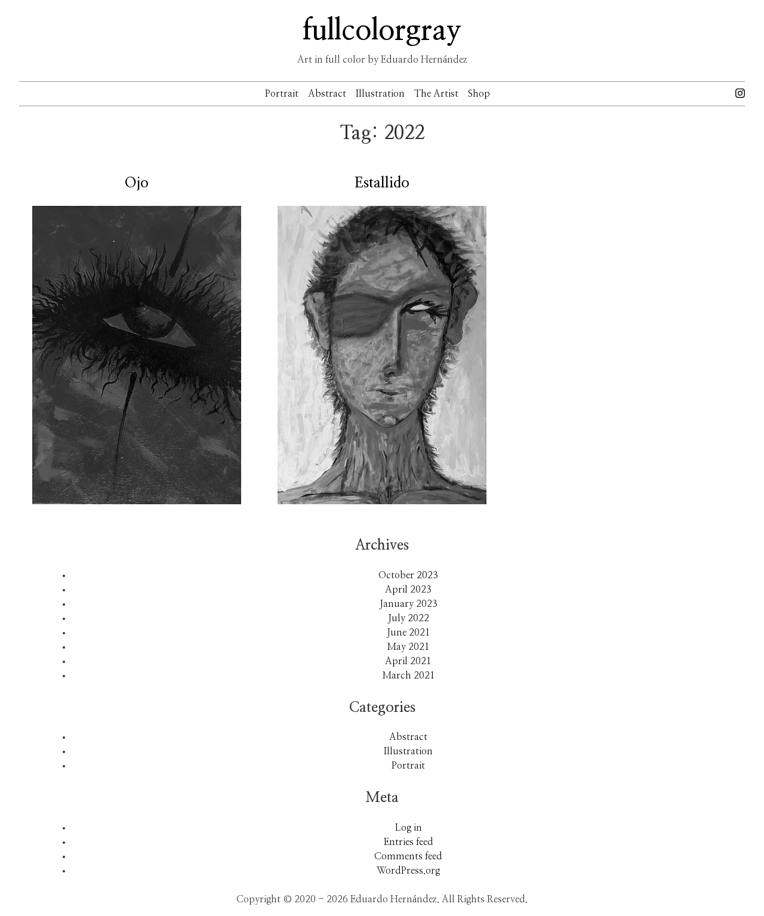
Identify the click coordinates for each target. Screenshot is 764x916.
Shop (479, 93)
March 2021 (408, 675)
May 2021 (408, 647)
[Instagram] (740, 92)
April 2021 (408, 661)
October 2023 (408, 575)
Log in (408, 827)
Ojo (137, 183)
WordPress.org (408, 870)
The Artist (436, 93)
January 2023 (409, 604)
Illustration (380, 93)
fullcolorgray (382, 31)
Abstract (327, 93)
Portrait (281, 93)
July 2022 (408, 618)
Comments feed (408, 856)
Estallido (382, 183)
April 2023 (408, 589)
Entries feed (408, 842)
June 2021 (408, 632)
